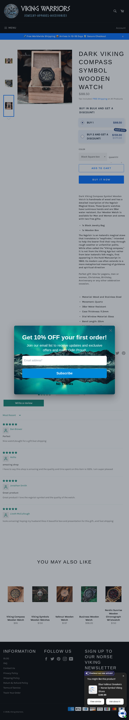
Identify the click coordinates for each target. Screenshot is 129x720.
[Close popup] (123, 676)
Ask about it (114, 701)
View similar (95, 701)
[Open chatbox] (122, 714)
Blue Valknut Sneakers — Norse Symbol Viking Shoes (110, 688)
